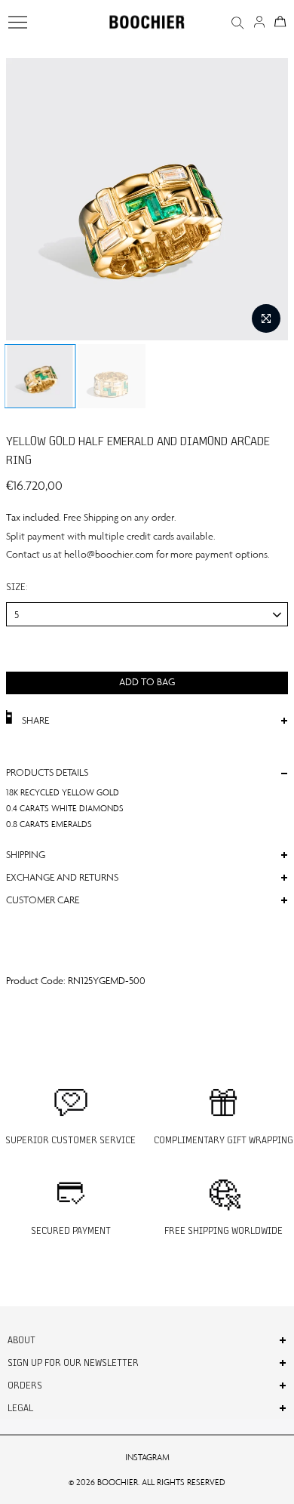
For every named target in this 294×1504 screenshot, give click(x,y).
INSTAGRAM (147, 1457)
